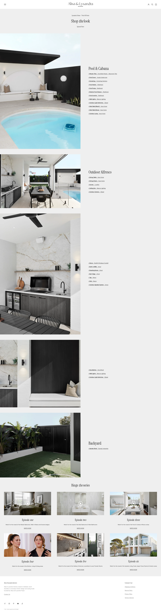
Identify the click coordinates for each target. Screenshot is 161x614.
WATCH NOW (27, 528)
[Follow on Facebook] (5, 603)
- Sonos (98, 285)
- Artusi (95, 266)
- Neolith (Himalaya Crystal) (98, 263)
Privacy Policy (128, 594)
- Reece (92, 277)
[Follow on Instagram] (9, 603)
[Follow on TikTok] (22, 603)
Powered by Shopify (15, 609)
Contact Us (7, 594)
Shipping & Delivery (130, 587)
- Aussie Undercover (98, 77)
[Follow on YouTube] (18, 603)
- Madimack (96, 84)
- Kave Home (98, 106)
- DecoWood (96, 370)
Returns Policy (128, 590)
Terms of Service (129, 597)
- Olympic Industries (98, 448)
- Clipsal (98, 102)
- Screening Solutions (98, 81)
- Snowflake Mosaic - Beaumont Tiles (103, 73)
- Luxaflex (94, 184)
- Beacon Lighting (97, 99)
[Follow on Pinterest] (13, 603)
